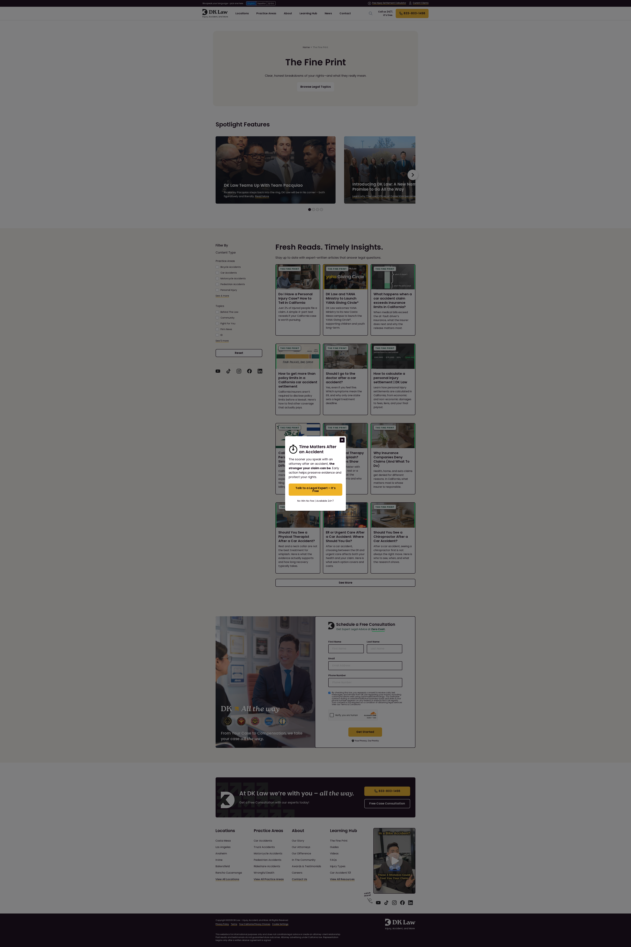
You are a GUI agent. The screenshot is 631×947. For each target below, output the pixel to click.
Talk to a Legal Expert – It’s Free (315, 489)
